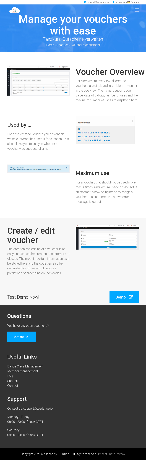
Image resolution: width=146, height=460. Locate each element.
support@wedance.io (98, 2)
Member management (22, 371)
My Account (121, 2)
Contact (12, 385)
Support (12, 381)
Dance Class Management (25, 366)
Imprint (102, 454)
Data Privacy (117, 454)
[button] (137, 10)
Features (63, 45)
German (134, 2)
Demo (120, 297)
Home (50, 45)
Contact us (20, 337)
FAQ (10, 376)
